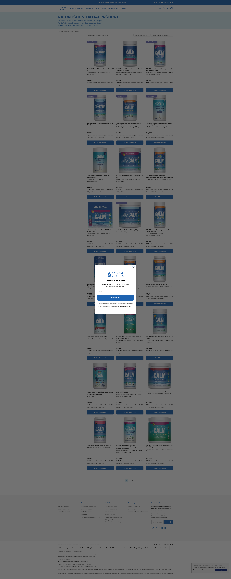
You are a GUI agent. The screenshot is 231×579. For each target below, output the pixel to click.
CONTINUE (115, 298)
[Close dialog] (133, 267)
